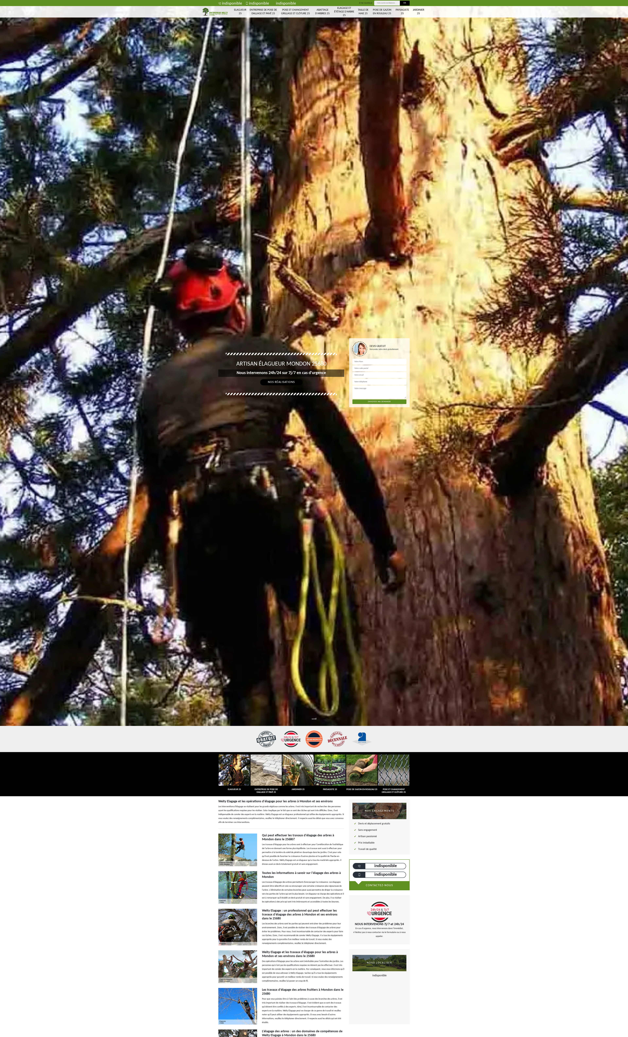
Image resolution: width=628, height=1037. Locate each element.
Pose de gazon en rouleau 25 (382, 12)
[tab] (314, 415)
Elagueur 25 (240, 12)
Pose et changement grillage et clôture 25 (295, 12)
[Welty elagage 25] (215, 11)
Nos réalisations (281, 382)
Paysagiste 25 (402, 12)
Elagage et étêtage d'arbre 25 (344, 12)
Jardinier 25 (418, 12)
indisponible (232, 4)
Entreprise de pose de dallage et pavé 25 (263, 12)
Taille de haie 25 (363, 12)
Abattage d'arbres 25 (322, 12)
